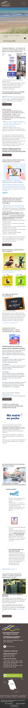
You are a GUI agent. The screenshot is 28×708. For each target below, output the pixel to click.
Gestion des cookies (4, 695)
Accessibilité (22, 695)
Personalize (14, 706)
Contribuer (8, 696)
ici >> (17, 502)
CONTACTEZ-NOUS (13, 675)
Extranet (14, 696)
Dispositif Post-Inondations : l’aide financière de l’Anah (11, 329)
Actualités (5, 36)
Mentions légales (14, 695)
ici (16, 537)
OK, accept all (8, 703)
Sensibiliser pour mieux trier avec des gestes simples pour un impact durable (12, 200)
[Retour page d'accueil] (5, 3)
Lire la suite (6, 104)
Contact (2, 696)
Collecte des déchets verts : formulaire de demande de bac (11, 575)
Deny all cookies (20, 703)
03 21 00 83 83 (10, 646)
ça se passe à (17, 35)
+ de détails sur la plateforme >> (10, 323)
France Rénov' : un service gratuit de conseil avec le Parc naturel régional (13, 49)
